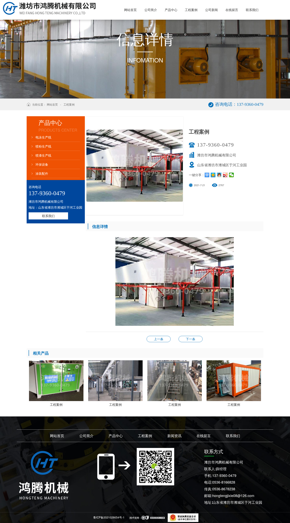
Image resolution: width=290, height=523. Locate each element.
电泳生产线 (43, 137)
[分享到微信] (231, 175)
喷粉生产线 (43, 146)
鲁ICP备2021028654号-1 (108, 517)
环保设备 (42, 164)
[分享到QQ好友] (219, 175)
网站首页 (52, 104)
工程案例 (69, 104)
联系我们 (48, 216)
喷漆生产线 (43, 155)
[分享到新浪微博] (225, 175)
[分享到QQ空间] (213, 175)
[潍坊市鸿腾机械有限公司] (43, 475)
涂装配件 (42, 173)
